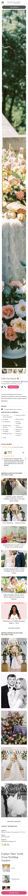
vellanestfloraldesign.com (8, 841)
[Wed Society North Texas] (14, 3)
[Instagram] (2, 845)
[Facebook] (5, 845)
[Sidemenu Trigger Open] (2, 2)
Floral (3, 375)
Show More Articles (14, 628)
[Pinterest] (8, 845)
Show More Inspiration (14, 821)
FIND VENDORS (14, 7)
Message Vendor (13, 387)
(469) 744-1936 (5, 837)
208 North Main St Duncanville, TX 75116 (13, 832)
